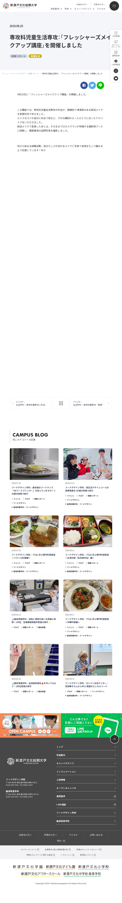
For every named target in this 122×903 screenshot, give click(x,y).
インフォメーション (66, 771)
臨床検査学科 (63, 821)
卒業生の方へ (99, 4)
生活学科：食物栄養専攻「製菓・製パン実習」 (92, 403)
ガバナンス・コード (29, 850)
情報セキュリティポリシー (87, 850)
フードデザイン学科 (66, 813)
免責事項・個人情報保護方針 (56, 850)
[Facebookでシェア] (84, 85)
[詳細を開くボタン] (114, 812)
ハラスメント (66, 855)
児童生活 (35, 56)
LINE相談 (61, 804)
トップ (60, 747)
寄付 (59, 841)
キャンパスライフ (65, 763)
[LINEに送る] (100, 85)
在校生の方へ (82, 4)
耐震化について (86, 855)
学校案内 (61, 755)
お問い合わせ (96, 835)
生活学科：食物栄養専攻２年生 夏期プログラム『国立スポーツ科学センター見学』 (34, 403)
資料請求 (61, 796)
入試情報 (61, 780)
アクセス (101, 9)
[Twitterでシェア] (92, 85)
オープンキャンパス (66, 788)
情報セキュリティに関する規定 (39, 855)
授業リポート (18, 56)
